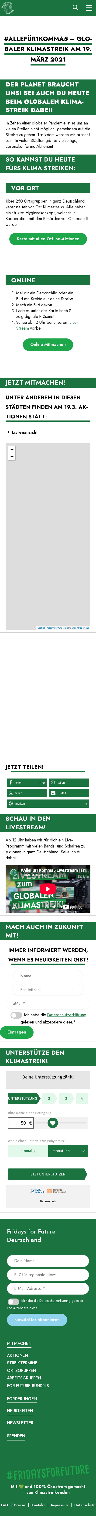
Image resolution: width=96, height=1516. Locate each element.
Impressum (14, 1452)
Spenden (16, 1436)
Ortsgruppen (21, 1371)
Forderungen (22, 1399)
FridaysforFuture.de (57, 628)
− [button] (12, 456)
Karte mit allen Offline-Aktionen (48, 239)
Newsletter (20, 1423)
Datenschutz (32, 1452)
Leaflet (41, 628)
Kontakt (65, 1452)
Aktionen (17, 1355)
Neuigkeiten (20, 1411)
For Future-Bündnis (28, 1386)
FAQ (55, 1452)
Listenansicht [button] (25, 432)
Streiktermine (22, 1363)
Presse (46, 1452)
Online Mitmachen (48, 344)
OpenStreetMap (80, 628)
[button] (27, 783)
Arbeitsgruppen (24, 1378)
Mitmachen (19, 1343)
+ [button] (12, 449)
